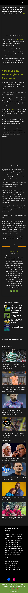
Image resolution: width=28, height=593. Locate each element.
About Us (4, 584)
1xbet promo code (10, 565)
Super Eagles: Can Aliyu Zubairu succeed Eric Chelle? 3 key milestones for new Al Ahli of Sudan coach (14, 389)
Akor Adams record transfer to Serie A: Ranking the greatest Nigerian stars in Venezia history (13, 435)
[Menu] (25, 2)
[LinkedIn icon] (11, 291)
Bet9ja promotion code (12, 561)
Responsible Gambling (8, 586)
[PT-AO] (17, 588)
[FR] (24, 586)
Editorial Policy (13, 584)
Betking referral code (11, 563)
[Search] (23, 2)
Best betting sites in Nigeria (13, 569)
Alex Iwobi (20, 39)
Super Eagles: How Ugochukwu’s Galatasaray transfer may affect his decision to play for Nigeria (12, 412)
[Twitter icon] (14, 291)
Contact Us (19, 586)
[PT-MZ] (14, 588)
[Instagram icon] (17, 291)
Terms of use (22, 584)
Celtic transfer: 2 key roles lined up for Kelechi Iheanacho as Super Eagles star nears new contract (13, 366)
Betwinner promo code (12, 567)
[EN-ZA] (10, 588)
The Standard (12, 109)
